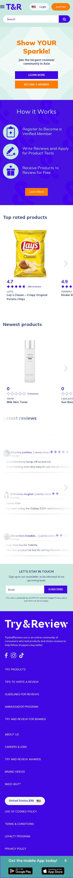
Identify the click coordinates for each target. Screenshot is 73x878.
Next (66, 263)
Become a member (36, 84)
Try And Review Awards (23, 759)
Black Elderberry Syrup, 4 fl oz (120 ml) (28, 461)
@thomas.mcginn (21, 494)
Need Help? (12, 784)
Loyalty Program (17, 836)
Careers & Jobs (16, 747)
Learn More (36, 191)
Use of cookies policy (21, 811)
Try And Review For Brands (25, 719)
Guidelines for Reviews (22, 694)
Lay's (10, 291)
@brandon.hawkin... (23, 535)
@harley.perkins (21, 452)
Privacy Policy (15, 848)
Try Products (15, 669)
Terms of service (35, 601)
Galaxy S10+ (13, 503)
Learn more (36, 74)
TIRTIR (10, 398)
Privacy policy (61, 598)
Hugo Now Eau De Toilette (21, 544)
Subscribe (55, 589)
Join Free (60, 6)
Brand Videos (15, 771)
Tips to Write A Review (22, 682)
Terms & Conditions (19, 824)
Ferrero (66, 291)
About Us (12, 734)
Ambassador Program (21, 706)
